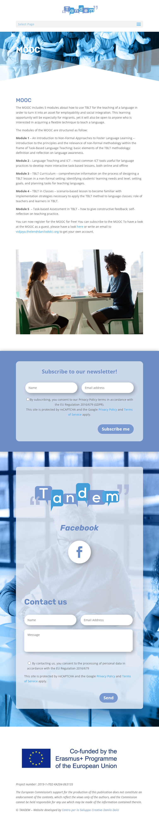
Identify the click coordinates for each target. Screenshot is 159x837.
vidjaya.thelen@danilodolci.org (37, 232)
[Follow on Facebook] (79, 552)
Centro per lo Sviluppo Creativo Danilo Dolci (90, 810)
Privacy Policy (108, 409)
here (80, 227)
